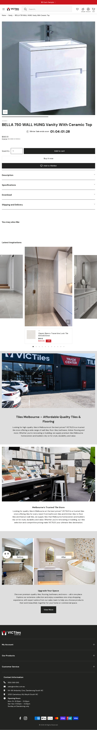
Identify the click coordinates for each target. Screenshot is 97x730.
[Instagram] (25, 718)
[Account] (88, 9)
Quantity (6, 151)
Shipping (4, 139)
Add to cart (59, 151)
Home (4, 15)
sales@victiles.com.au (16, 686)
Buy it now (48, 158)
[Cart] (93, 9)
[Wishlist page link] (77, 9)
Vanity (10, 15)
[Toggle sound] (68, 322)
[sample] (83, 9)
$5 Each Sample (47, 2)
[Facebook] (20, 718)
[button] (47, 9)
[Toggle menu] (3, 9)
